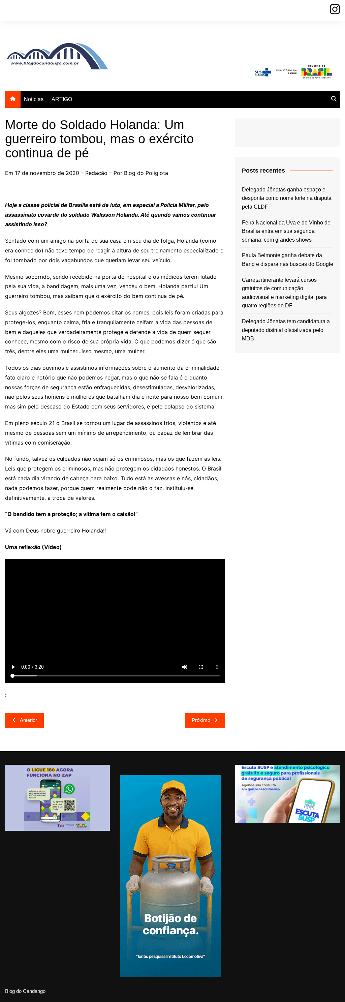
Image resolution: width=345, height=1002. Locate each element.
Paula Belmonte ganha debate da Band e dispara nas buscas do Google (287, 259)
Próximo (201, 720)
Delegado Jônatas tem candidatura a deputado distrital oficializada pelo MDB (286, 329)
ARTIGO (62, 99)
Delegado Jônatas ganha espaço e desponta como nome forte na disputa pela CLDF (287, 198)
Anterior (28, 720)
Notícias (33, 99)
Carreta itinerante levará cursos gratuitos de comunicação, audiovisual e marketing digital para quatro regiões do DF (284, 293)
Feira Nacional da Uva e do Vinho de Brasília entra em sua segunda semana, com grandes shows (286, 231)
